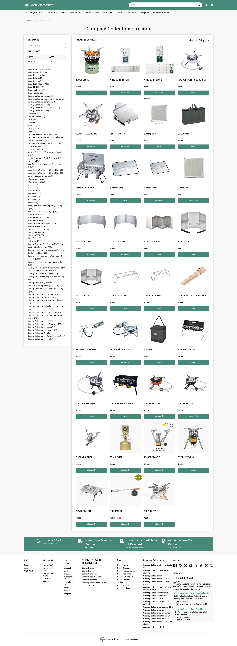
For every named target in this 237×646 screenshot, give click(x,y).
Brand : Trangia (123, 585)
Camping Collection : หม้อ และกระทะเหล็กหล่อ (157, 571)
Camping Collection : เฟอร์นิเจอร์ (156, 619)
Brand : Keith (87, 571)
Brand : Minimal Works (126, 571)
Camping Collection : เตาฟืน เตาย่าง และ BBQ (157, 602)
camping (67, 568)
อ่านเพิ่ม (91, 93)
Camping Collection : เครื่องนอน (155, 596)
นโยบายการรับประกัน (47, 569)
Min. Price (31, 61)
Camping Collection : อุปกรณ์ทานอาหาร (156, 583)
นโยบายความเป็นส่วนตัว (48, 574)
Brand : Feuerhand (89, 580)
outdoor (67, 571)
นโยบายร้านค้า (47, 565)
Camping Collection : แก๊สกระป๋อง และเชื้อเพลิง (158, 623)
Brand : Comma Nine (90, 574)
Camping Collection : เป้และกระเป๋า (156, 616)
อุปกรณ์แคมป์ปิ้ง (68, 578)
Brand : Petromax (124, 574)
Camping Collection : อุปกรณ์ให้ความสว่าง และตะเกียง (157, 588)
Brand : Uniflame (123, 588)
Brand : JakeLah (123, 568)
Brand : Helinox (123, 565)
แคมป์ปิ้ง (67, 574)
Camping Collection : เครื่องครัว (155, 593)
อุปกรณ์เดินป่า (68, 583)
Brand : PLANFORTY (125, 577)
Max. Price (51, 61)
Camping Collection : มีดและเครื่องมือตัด (157, 566)
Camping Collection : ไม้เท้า (154, 627)
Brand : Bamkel (88, 568)
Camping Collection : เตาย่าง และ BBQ (158, 607)
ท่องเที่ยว (67, 591)
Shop (26, 565)
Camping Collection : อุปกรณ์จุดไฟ (156, 579)
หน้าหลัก (28, 21)
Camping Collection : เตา (153, 598)
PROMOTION (29, 571)
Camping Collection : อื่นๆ (153, 576)
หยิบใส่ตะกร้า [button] (125, 93)
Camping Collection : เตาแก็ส (154, 610)
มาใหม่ (26, 568)
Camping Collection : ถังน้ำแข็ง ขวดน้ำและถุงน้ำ (94, 584)
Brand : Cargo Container (92, 577)
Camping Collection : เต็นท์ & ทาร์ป (156, 613)
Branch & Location (46, 580)
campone (67, 594)
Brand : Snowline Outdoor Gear (123, 581)
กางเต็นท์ (67, 588)
